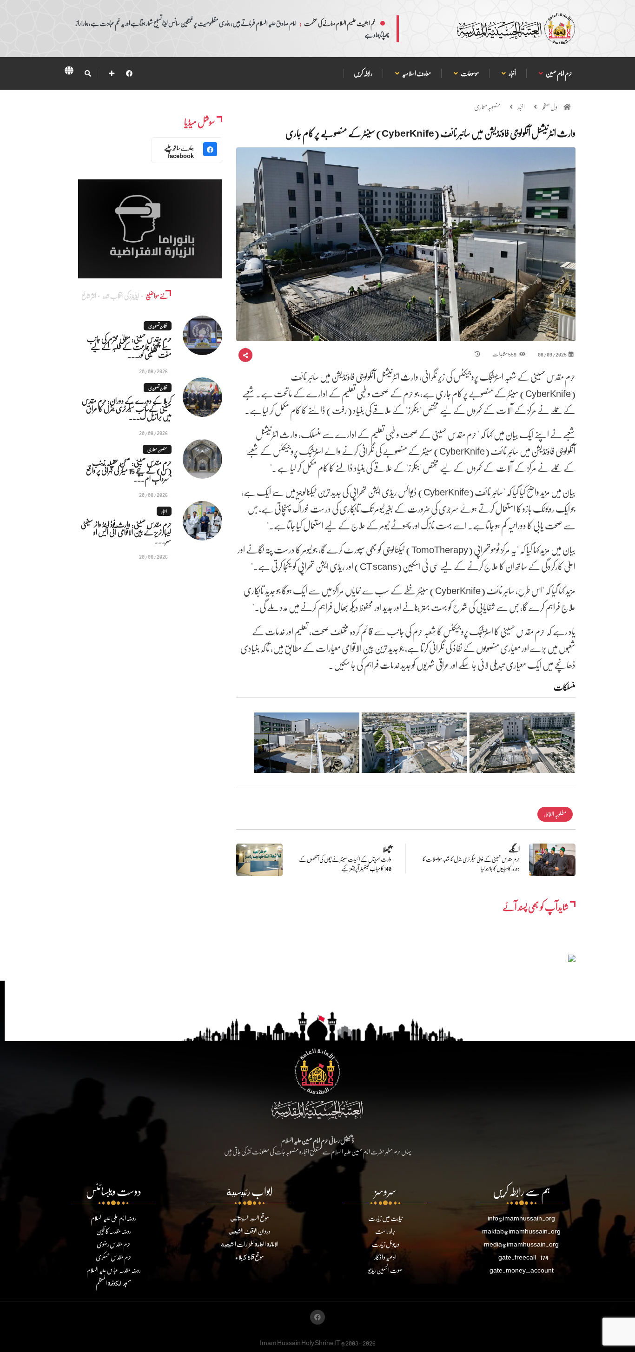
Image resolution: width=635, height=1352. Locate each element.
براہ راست (385, 1231)
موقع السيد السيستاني (249, 1218)
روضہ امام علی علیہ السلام (113, 1218)
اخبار (521, 106)
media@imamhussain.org (521, 1244)
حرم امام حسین (558, 73)
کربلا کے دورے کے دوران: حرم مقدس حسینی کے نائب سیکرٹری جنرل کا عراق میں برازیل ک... (127, 408)
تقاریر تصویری (157, 325)
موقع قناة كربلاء (249, 1257)
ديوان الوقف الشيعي (249, 1231)
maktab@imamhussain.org (521, 1231)
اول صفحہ (550, 106)
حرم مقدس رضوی (114, 1244)
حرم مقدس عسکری (114, 1257)
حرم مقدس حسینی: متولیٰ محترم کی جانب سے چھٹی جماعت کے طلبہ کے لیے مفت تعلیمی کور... (129, 346)
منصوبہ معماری (487, 106)
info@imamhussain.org (521, 1218)
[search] (88, 73)
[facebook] (129, 73)
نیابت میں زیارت (385, 1218)
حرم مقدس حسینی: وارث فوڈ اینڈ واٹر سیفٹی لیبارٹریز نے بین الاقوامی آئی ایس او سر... (126, 532)
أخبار (512, 73)
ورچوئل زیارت (385, 1244)
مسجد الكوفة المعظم (113, 1283)
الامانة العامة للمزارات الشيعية (249, 1244)
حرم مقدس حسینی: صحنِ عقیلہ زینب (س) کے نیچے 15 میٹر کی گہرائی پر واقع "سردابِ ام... (129, 470)
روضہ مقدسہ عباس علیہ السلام (113, 1270)
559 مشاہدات (504, 354)
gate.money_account (521, 1270)
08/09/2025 (552, 354)
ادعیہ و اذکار (385, 1257)
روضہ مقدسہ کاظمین (113, 1231)
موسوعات (469, 73)
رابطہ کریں (363, 73)
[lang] (69, 72)
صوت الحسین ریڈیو (385, 1270)
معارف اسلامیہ (416, 73)
